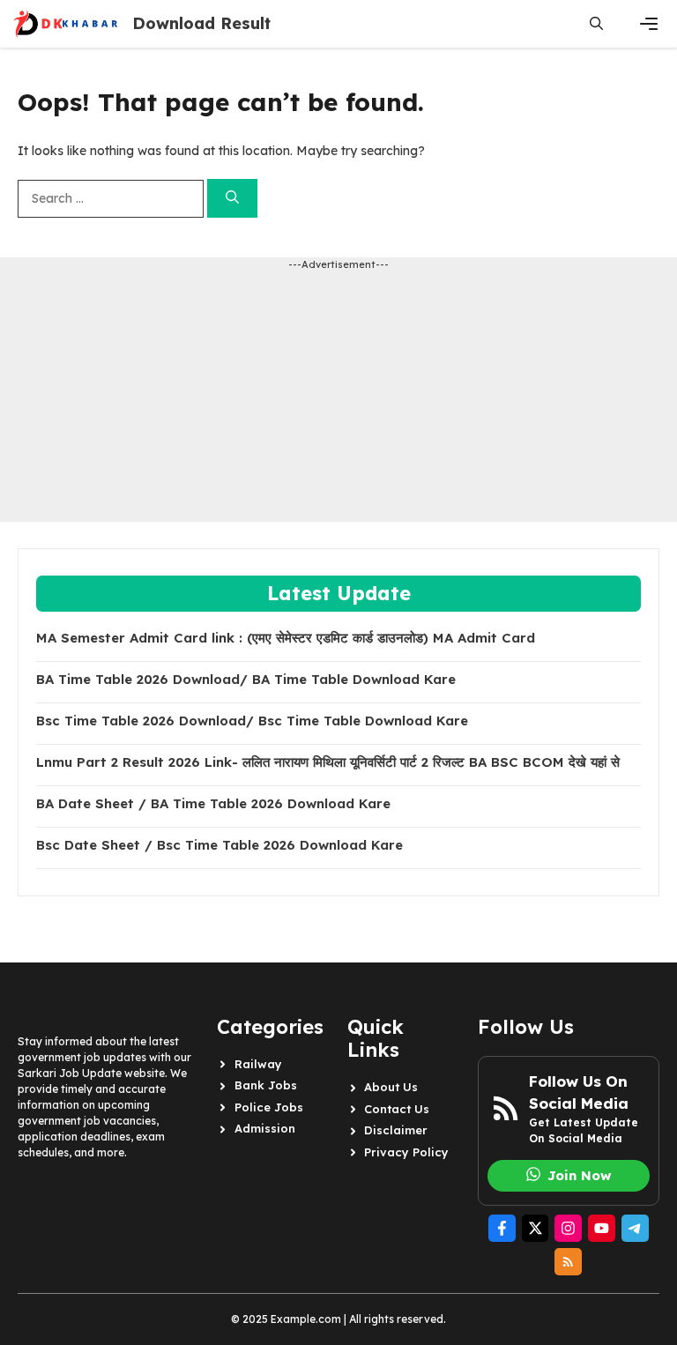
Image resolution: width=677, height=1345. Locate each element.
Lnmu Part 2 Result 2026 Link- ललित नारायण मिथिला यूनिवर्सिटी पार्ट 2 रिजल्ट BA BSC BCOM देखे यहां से (328, 762)
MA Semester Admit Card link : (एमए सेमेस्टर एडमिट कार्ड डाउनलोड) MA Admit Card (285, 638)
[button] (596, 24)
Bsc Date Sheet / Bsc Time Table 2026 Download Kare (219, 845)
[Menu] (649, 23)
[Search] (232, 199)
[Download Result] (66, 24)
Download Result (201, 23)
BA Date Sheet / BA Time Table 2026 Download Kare (213, 804)
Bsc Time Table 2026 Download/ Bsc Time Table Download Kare (252, 721)
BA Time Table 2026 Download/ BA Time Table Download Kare (246, 679)
